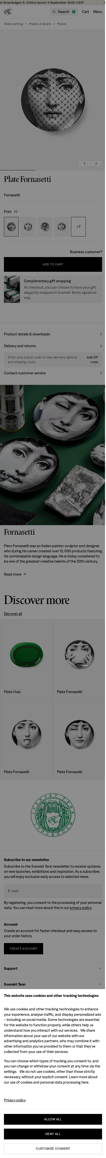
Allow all (53, 1119)
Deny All (53, 1134)
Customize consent (53, 1148)
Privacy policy (15, 1100)
